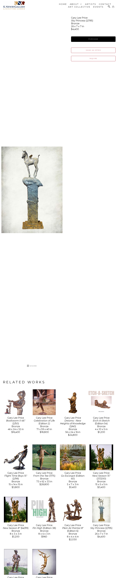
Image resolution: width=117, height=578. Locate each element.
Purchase (93, 39)
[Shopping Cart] (113, 7)
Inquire (93, 58)
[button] (76, 4)
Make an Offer (93, 50)
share (33, 366)
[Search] (109, 6)
